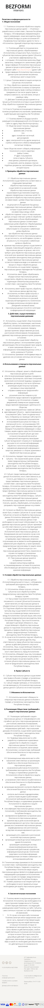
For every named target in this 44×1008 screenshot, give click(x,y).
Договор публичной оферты (10, 985)
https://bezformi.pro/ (24, 70)
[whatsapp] (10, 962)
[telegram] (6, 962)
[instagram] (3, 962)
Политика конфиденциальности (8, 977)
